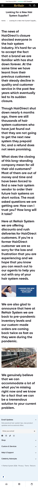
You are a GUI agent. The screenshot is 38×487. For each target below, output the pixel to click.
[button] (30, 5)
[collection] (19, 484)
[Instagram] (6, 435)
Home (3, 20)
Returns (32, 466)
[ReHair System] (19, 5)
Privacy (21, 466)
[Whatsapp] (14, 435)
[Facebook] (2, 435)
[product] (6, 484)
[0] (34, 5)
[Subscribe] (34, 431)
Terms (27, 466)
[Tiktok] (10, 435)
